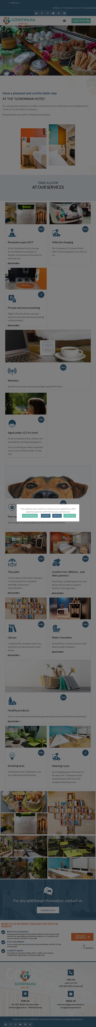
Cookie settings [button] (30, 516)
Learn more (69, 516)
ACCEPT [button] (45, 516)
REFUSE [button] (57, 516)
